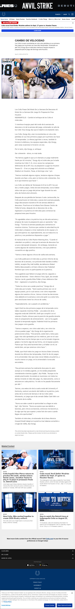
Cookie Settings (5, 605)
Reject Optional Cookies (64, 605)
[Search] (69, 14)
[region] (37, 599)
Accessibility (37, 585)
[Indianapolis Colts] (37, 573)
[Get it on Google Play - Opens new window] (43, 566)
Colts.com (49, 538)
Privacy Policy (37, 582)
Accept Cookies (49, 605)
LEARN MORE (37, 30)
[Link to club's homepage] (3, 13)
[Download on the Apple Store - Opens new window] (31, 565)
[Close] (73, 23)
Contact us (37, 588)
